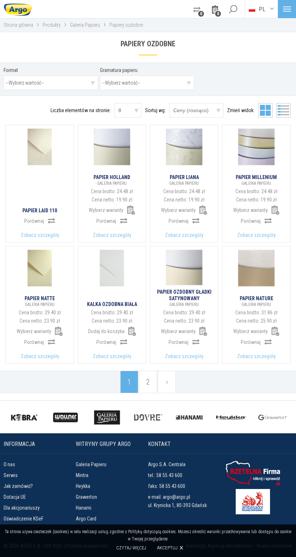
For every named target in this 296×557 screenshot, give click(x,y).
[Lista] (283, 110)
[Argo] (18, 9)
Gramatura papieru (119, 70)
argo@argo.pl (176, 497)
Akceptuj (167, 547)
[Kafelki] (265, 110)
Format (11, 70)
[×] (233, 9)
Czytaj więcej (131, 547)
